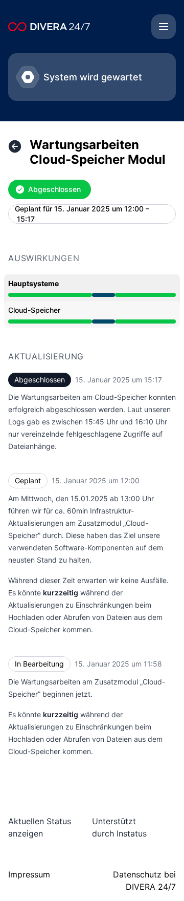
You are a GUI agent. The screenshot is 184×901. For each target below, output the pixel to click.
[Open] (163, 26)
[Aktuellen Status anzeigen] (15, 146)
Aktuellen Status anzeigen (39, 827)
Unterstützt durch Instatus (119, 827)
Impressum (29, 874)
